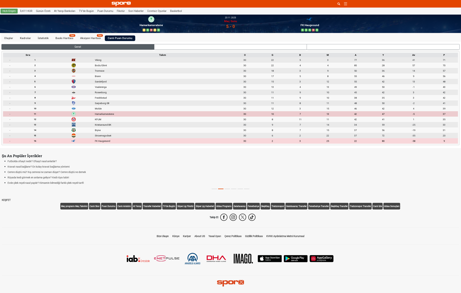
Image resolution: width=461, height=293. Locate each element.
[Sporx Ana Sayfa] (122, 4)
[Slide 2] (227, 189)
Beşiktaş (265, 206)
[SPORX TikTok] (252, 217)
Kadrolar (25, 38)
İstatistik (43, 38)
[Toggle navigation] (345, 4)
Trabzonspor (278, 206)
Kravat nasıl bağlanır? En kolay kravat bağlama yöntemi (39, 166)
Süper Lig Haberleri (205, 206)
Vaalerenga (101, 87)
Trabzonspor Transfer (360, 206)
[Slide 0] (214, 189)
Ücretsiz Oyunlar (157, 11)
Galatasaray (240, 206)
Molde (98, 108)
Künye (175, 236)
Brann (98, 76)
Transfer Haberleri (152, 206)
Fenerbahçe (253, 206)
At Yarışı (137, 206)
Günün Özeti (43, 11)
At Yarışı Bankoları (64, 11)
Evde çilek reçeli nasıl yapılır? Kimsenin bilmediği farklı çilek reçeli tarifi (46, 182)
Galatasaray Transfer (296, 206)
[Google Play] (296, 258)
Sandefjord (101, 81)
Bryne (98, 130)
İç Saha (230, 46)
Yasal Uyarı (215, 236)
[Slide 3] (233, 189)
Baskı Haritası (64, 37)
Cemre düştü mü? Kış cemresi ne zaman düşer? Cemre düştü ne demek (47, 172)
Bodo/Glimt (101, 65)
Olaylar (8, 38)
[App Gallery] (322, 258)
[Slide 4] (240, 189)
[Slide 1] (220, 189)
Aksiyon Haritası (91, 37)
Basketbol (176, 11)
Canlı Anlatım (124, 206)
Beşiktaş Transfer (339, 206)
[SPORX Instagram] (233, 217)
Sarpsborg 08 (102, 103)
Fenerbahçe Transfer (319, 206)
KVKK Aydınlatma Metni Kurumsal (285, 236)
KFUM (98, 119)
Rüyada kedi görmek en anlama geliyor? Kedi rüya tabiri (38, 177)
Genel (78, 46)
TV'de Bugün (86, 11)
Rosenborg (101, 92)
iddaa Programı (224, 206)
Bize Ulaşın (163, 236)
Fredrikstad (101, 97)
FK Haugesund (102, 141)
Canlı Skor (95, 206)
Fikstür (121, 11)
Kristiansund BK (103, 124)
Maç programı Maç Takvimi (74, 206)
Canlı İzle (377, 206)
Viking (98, 60)
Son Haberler (136, 11)
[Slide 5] (246, 189)
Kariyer (187, 236)
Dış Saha (383, 46)
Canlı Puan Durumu (120, 38)
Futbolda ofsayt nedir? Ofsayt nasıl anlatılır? (32, 161)
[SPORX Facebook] (224, 217)
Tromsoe (99, 70)
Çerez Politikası (233, 236)
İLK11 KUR (26, 11)
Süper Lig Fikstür (185, 206)
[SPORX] (230, 283)
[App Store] (270, 258)
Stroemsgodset (103, 135)
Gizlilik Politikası (254, 236)
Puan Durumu (105, 11)
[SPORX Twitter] (243, 217)
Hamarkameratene (104, 114)
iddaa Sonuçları (391, 206)
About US (199, 236)
